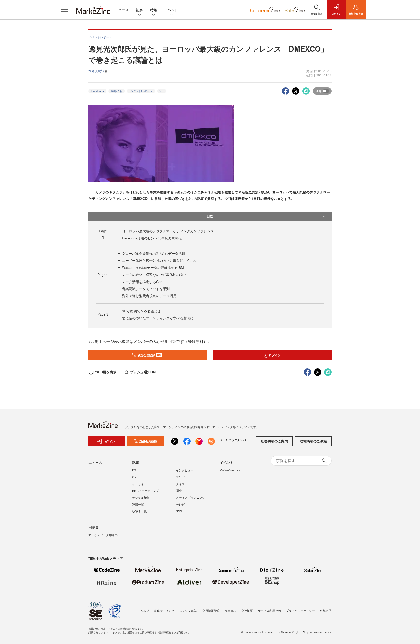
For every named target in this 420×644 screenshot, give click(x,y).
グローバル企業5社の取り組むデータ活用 (153, 253)
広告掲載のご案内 (274, 441)
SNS (179, 511)
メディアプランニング (190, 497)
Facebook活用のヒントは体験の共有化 (152, 238)
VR (161, 91)
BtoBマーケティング (145, 490)
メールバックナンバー (234, 440)
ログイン (274, 355)
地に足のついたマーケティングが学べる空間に (157, 317)
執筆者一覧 (139, 511)
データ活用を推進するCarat (143, 281)
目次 (210, 216)
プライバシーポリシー (300, 610)
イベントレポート (141, 91)
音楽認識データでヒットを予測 (146, 288)
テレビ (180, 504)
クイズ (180, 484)
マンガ (180, 477)
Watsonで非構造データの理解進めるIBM (153, 267)
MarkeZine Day (230, 470)
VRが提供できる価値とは (141, 310)
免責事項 (230, 610)
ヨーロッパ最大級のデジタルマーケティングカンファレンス (168, 231)
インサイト (139, 484)
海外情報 (116, 91)
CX (134, 477)
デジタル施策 (141, 497)
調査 (179, 490)
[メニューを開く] (64, 9)
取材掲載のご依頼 (313, 441)
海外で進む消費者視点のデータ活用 (149, 295)
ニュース (122, 9)
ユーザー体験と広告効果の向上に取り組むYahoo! (159, 260)
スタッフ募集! (188, 610)
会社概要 (247, 610)
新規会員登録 (150, 355)
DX (134, 470)
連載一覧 (138, 504)
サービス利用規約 (269, 610)
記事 (139, 9)
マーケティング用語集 (103, 535)
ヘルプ (144, 610)
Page (102, 274)
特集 (153, 9)
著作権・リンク (164, 610)
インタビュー (184, 470)
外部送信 (326, 610)
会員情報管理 (211, 610)
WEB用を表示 (105, 371)
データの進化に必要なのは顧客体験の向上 (154, 274)
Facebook (97, 91)
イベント (171, 9)
